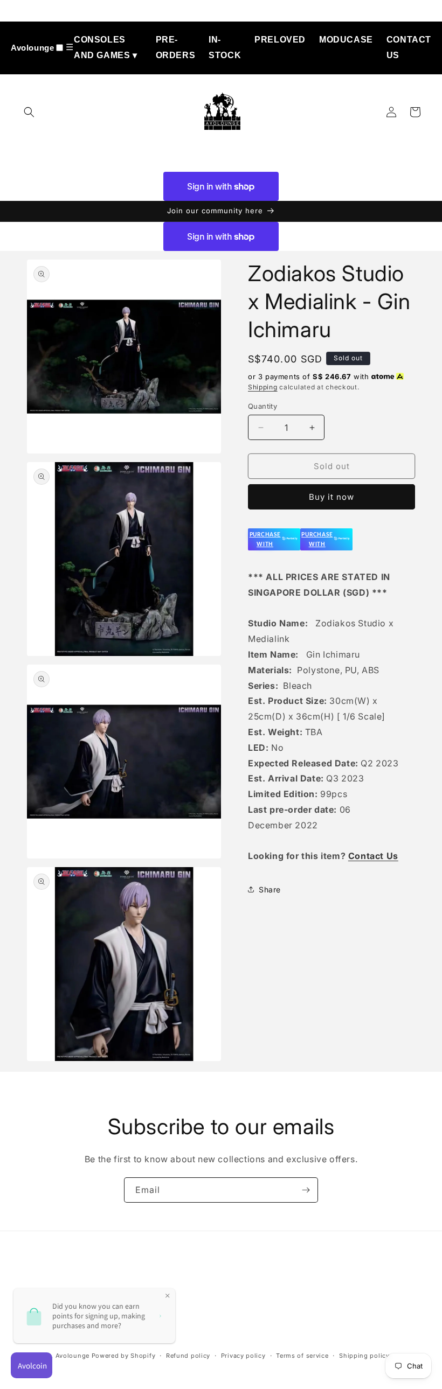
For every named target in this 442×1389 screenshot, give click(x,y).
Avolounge (32, 47)
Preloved (280, 39)
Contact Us (408, 47)
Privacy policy (243, 1355)
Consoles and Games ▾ (105, 47)
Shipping (263, 387)
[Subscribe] (305, 1190)
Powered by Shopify (124, 1355)
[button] (29, 112)
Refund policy (188, 1355)
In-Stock (225, 47)
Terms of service (302, 1355)
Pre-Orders (176, 47)
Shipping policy (364, 1355)
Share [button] (270, 889)
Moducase (346, 39)
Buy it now (331, 497)
